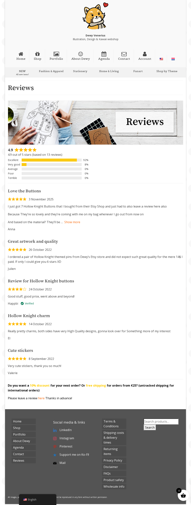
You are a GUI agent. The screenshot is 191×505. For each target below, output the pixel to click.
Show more (72, 222)
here (41, 398)
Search (150, 427)
